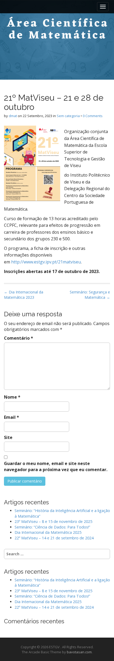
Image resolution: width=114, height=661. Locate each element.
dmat (13, 115)
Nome (12, 397)
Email (11, 417)
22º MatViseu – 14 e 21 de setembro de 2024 (54, 537)
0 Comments (93, 115)
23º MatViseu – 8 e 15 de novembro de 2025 (53, 521)
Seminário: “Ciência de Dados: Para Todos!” (52, 527)
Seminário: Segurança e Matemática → (90, 294)
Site (8, 437)
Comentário (18, 338)
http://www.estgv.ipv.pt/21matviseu (46, 262)
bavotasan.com (79, 652)
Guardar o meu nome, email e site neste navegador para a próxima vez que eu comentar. (55, 466)
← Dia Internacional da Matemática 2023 (23, 294)
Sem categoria (68, 115)
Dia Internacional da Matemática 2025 (48, 532)
